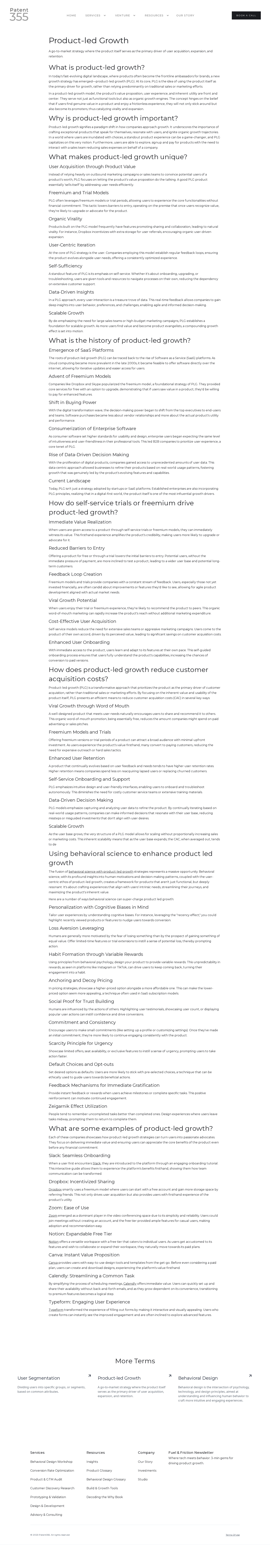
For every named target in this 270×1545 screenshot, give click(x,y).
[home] (19, 15)
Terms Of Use (233, 1534)
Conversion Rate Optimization (52, 1470)
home (71, 15)
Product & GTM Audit (46, 1479)
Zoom (53, 1215)
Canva (53, 1262)
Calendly (129, 1283)
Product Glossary (99, 1470)
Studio (143, 1479)
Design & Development (47, 1506)
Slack (97, 1163)
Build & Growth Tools (102, 1488)
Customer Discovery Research (52, 1488)
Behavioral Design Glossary (106, 1479)
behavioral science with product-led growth (101, 871)
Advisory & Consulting (46, 1514)
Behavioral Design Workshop (51, 1462)
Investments (147, 1470)
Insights (92, 1462)
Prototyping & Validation (48, 1497)
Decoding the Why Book (105, 1497)
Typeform (56, 1310)
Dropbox (55, 1189)
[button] (95, 15)
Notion (54, 1242)
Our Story (185, 15)
